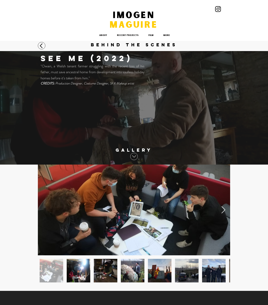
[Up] (134, 156)
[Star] (41, 45)
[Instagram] (218, 9)
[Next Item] (223, 210)
